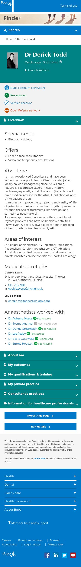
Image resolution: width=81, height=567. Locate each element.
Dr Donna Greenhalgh (22, 328)
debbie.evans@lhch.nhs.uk (25, 288)
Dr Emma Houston (20, 343)
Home (9, 38)
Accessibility (9, 544)
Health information (18, 501)
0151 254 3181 (16, 285)
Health (9, 476)
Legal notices (32, 544)
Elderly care (13, 493)
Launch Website (38, 70)
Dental (9, 484)
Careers (6, 540)
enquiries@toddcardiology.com (29, 301)
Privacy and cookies (30, 540)
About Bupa (13, 509)
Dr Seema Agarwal (20, 323)
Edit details (39, 426)
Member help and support (29, 523)
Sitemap (55, 540)
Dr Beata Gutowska (21, 338)
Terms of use (68, 5)
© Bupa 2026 (55, 544)
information (40, 458)
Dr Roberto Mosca (20, 318)
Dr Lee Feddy (17, 333)
